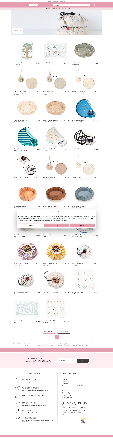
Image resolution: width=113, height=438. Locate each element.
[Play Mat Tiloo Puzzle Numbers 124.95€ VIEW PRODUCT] (84, 280)
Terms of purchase (67, 397)
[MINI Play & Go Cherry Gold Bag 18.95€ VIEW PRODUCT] (84, 251)
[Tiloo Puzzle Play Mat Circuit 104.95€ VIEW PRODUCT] (27, 308)
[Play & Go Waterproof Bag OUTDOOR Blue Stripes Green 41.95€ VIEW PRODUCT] (27, 136)
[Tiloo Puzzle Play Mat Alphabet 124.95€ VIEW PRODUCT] (55, 308)
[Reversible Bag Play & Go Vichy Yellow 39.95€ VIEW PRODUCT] (55, 251)
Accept (82, 225)
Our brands (65, 383)
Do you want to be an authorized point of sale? (74, 385)
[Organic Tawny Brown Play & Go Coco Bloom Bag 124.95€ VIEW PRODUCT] (55, 194)
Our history (65, 379)
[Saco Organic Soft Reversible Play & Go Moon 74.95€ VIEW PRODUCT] (84, 165)
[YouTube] (79, 403)
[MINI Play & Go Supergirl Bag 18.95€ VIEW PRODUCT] (27, 280)
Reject (56, 225)
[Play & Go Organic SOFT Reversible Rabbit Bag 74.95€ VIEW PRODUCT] (84, 79)
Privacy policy (66, 390)
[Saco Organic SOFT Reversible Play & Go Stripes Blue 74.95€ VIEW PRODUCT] (55, 79)
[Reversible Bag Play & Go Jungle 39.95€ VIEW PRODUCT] (55, 136)
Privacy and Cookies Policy (58, 220)
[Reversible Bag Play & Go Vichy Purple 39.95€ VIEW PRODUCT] (27, 251)
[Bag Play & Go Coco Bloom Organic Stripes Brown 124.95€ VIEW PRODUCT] (55, 108)
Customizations (66, 381)
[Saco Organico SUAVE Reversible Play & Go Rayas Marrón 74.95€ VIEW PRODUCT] (27, 79)
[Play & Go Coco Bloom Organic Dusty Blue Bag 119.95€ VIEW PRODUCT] (84, 194)
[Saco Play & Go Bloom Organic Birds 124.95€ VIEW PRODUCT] (84, 50)
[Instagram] (85, 403)
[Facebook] (63, 403)
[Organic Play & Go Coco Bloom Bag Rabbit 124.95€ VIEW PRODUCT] (27, 108)
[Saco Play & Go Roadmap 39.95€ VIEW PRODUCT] (84, 136)
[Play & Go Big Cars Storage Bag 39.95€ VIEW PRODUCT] (55, 280)
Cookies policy (66, 393)
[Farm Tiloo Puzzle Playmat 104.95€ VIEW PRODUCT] (55, 50)
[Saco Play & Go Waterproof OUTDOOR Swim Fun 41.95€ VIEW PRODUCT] (84, 108)
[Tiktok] (69, 403)
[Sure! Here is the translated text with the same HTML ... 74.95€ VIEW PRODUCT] (55, 165)
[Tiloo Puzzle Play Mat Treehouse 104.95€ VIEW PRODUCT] (27, 50)
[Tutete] (38, 5)
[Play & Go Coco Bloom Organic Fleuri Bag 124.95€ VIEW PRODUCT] (27, 194)
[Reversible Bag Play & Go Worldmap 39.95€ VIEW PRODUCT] (27, 165)
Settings (31, 225)
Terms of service (66, 395)
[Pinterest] (74, 403)
